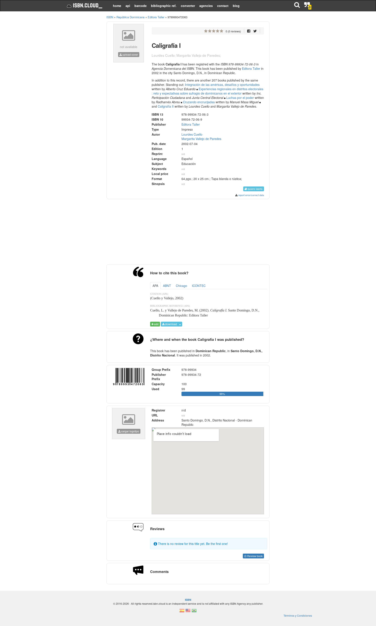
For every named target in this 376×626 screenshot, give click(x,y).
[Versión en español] (182, 612)
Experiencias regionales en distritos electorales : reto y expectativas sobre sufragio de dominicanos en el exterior (207, 91)
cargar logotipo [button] (130, 431)
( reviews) (233, 31)
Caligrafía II (166, 106)
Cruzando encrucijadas (199, 102)
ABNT (167, 285)
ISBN (109, 17)
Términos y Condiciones (298, 615)
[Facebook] (248, 31)
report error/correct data (251, 195)
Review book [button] (255, 556)
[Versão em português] (194, 612)
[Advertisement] (82, 80)
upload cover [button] (130, 54)
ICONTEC (199, 285)
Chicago (181, 285)
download (170, 324)
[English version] (188, 612)
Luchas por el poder (240, 97)
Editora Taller (251, 68)
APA (155, 285)
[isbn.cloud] (84, 5)
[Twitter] (255, 31)
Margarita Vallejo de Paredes (201, 139)
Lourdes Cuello (191, 134)
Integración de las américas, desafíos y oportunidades (222, 84)
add (156, 324)
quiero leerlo (255, 189)
